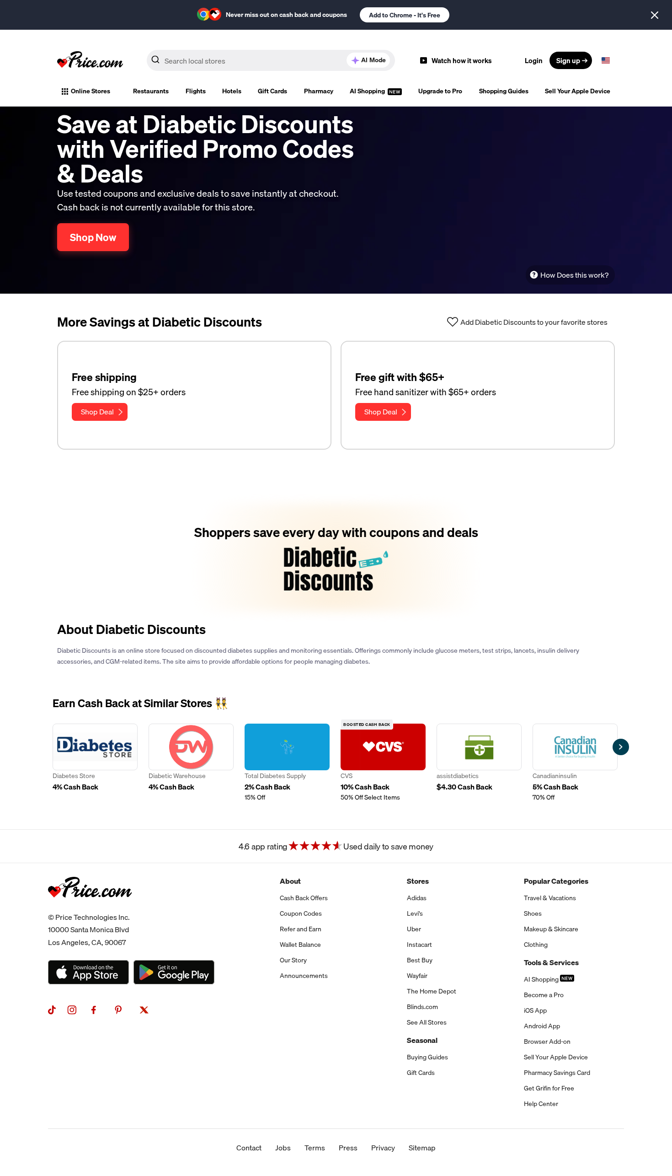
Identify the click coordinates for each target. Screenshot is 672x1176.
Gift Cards (272, 91)
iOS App (535, 1010)
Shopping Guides (503, 91)
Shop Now (93, 237)
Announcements (304, 976)
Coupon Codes (301, 913)
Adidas (417, 898)
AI (373, 60)
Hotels (231, 91)
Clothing (536, 945)
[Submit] (155, 62)
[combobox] (270, 60)
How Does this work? (574, 275)
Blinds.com (422, 1007)
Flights (196, 91)
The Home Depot (431, 991)
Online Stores (90, 91)
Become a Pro (544, 995)
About (290, 881)
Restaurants (151, 91)
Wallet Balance (300, 945)
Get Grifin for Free (549, 1088)
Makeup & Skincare (551, 929)
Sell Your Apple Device (577, 91)
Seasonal (422, 1040)
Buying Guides (427, 1057)
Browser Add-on (547, 1041)
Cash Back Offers (304, 898)
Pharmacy (318, 91)
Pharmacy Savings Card (557, 1073)
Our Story (293, 960)
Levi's (415, 913)
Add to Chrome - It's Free (404, 15)
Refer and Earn (300, 929)
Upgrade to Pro (440, 91)
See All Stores (427, 1022)
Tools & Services (551, 962)
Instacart (419, 945)
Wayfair (417, 976)
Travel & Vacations (550, 898)
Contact (248, 1147)
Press (348, 1147)
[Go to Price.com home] (90, 60)
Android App (542, 1026)
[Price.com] (90, 907)
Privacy (383, 1147)
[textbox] (606, 60)
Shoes (533, 913)
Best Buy (419, 960)
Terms (314, 1147)
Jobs (283, 1147)
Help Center (541, 1104)
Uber (414, 929)
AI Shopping (368, 91)
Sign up (568, 60)
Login (534, 60)
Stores (418, 881)
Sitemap (422, 1147)
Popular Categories (556, 881)
